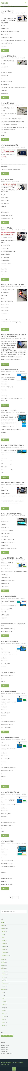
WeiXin (3, 1025)
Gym (3, 937)
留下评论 (23, 13)
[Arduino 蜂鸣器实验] (22, 850)
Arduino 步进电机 (6, 228)
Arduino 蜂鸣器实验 (7, 841)
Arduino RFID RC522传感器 (9, 145)
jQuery (3, 1010)
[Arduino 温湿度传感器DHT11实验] (22, 521)
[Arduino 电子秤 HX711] (22, 111)
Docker (3, 977)
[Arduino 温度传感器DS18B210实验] (22, 564)
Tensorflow (4, 952)
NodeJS (4, 1013)
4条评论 (22, 105)
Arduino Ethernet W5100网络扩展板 (12, 482)
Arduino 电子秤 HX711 (8, 103)
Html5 (3, 1004)
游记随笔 (3, 965)
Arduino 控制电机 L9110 (8, 56)
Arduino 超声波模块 (7, 179)
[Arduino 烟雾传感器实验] (22, 698)
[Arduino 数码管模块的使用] (22, 377)
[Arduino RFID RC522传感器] (22, 152)
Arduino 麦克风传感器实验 (9, 641)
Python (3, 1022)
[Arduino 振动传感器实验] (22, 603)
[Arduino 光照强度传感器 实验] (22, 799)
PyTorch (4, 946)
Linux (3, 980)
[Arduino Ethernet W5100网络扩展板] (22, 490)
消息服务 (3, 962)
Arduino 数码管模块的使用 (9, 369)
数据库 (2, 925)
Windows (4, 986)
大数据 (2, 922)
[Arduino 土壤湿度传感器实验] (22, 744)
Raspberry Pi (5, 983)
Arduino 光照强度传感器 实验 (10, 792)
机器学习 (3, 928)
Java (3, 1007)
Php (3, 1019)
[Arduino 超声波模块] (22, 186)
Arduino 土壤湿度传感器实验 (10, 737)
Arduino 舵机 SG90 (7, 11)
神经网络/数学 (5, 955)
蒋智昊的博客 (4, 3)
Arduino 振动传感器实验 (8, 596)
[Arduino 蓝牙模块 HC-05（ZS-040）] (22, 295)
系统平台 (3, 968)
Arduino (9, 13)
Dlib (3, 934)
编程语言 (3, 989)
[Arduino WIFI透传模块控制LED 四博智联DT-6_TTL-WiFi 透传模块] (22, 344)
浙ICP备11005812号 (11, 1062)
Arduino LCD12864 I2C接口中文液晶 (12, 445)
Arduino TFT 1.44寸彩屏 (9, 410)
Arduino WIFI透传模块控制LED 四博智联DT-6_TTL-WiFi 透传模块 (13, 336)
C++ (3, 998)
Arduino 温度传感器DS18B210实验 (12, 558)
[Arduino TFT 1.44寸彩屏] (22, 420)
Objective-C (4, 1016)
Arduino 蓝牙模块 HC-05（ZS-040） (13, 285)
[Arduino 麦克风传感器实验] (22, 648)
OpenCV (4, 943)
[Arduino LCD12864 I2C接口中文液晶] (22, 452)
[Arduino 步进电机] (22, 236)
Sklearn (3, 949)
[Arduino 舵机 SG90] (22, 18)
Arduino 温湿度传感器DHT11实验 (11, 514)
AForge (3, 931)
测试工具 (3, 959)
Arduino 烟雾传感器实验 (8, 691)
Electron (4, 1001)
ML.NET (3, 940)
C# (2, 995)
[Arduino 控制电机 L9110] (22, 62)
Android (3, 971)
